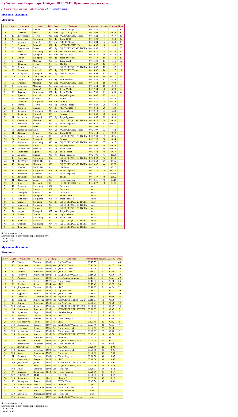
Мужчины (7, 14)
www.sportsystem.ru (58, 8)
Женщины (21, 14)
